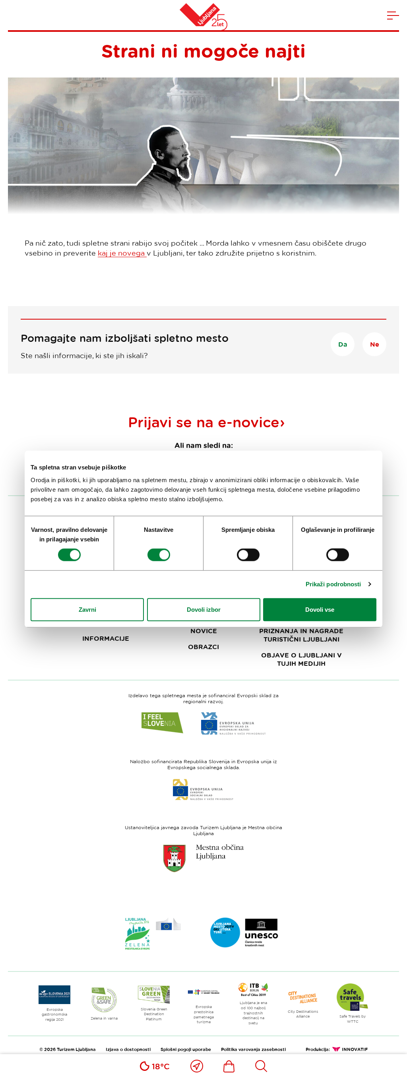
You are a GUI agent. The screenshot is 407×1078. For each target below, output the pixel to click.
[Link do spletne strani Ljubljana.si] (203, 858)
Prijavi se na (203, 422)
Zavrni (87, 609)
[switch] (158, 555)
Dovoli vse (319, 609)
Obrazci (203, 646)
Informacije (105, 638)
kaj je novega (122, 253)
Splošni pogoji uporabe (186, 1049)
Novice (203, 630)
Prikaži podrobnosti (333, 584)
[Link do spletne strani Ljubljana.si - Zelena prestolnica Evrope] (153, 934)
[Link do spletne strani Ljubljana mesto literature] (244, 932)
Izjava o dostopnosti (128, 1049)
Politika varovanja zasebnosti (253, 1049)
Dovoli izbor (204, 609)
